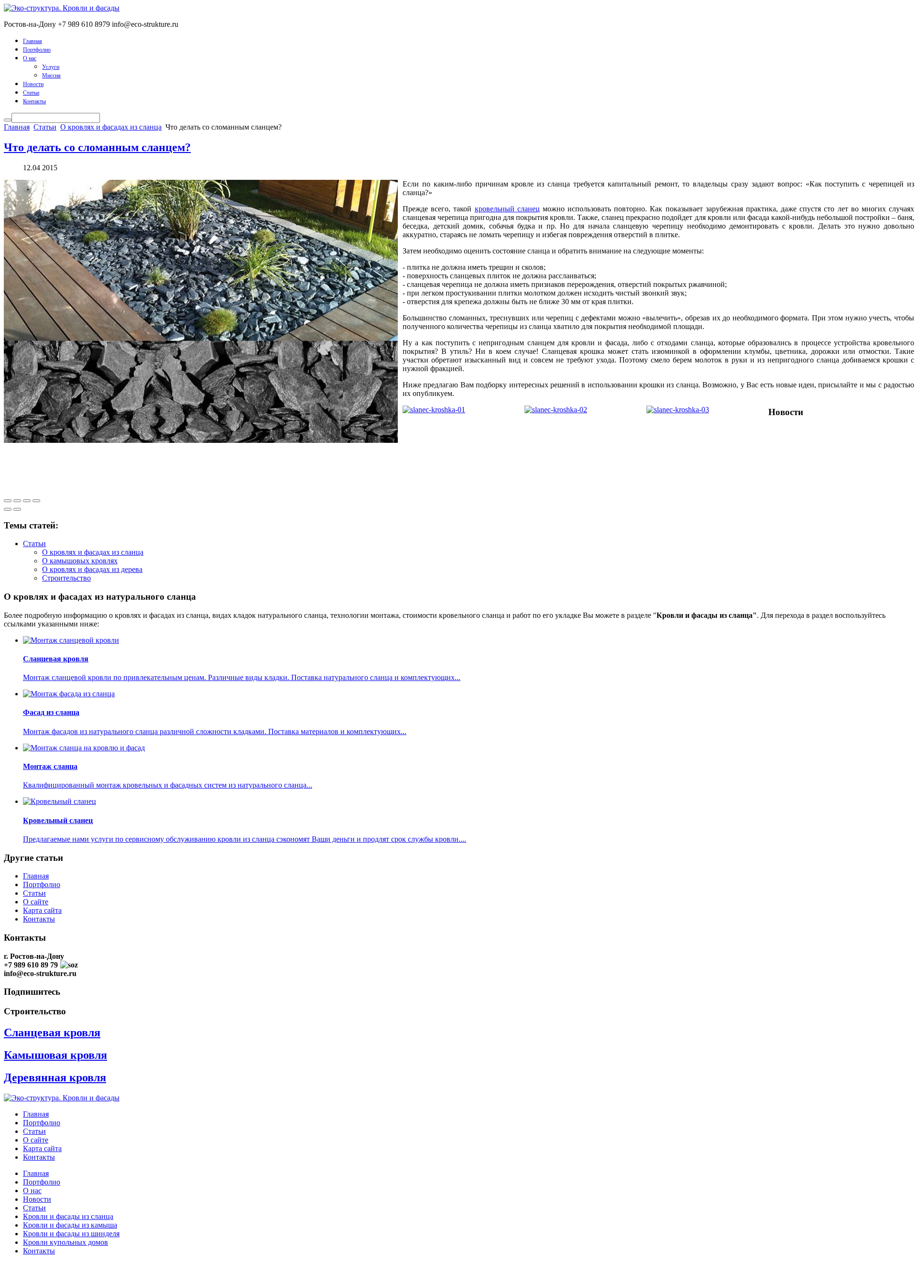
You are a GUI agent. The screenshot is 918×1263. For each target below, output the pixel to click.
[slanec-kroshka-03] (677, 410)
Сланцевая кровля (52, 1032)
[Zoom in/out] (36, 500)
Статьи (31, 92)
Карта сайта (42, 910)
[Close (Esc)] (7, 500)
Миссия (51, 75)
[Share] (17, 500)
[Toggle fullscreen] (27, 500)
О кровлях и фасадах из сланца (111, 127)
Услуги (50, 67)
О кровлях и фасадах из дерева (92, 569)
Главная (32, 41)
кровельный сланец (507, 209)
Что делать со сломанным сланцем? (97, 147)
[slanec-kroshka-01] (434, 410)
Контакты (34, 101)
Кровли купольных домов (65, 1242)
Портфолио (37, 49)
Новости (33, 84)
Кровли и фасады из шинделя (71, 1234)
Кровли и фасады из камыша (70, 1225)
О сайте (35, 902)
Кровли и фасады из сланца (68, 1216)
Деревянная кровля (55, 1077)
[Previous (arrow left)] (7, 509)
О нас (29, 58)
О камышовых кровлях (80, 561)
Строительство (66, 578)
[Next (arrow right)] (17, 509)
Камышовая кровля (55, 1055)
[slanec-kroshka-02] (556, 410)
